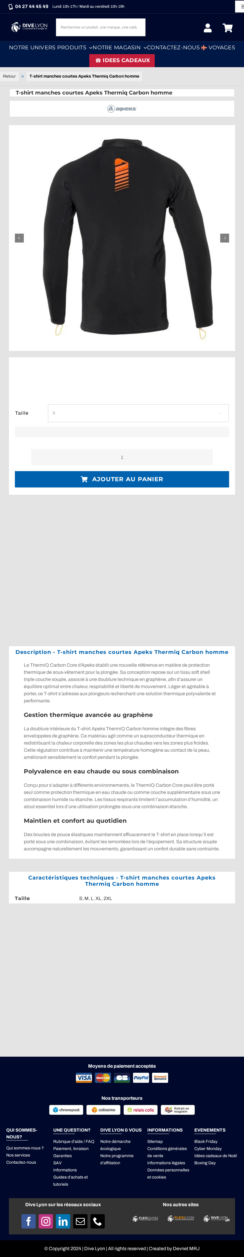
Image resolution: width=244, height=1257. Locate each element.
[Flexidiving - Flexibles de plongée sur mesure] (145, 1218)
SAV (57, 1163)
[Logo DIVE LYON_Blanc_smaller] (30, 22)
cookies (159, 1177)
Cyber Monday (208, 1148)
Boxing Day (205, 1163)
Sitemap (155, 1141)
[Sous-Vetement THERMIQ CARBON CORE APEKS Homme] (122, 238)
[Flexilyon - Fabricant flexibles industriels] (181, 1218)
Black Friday (206, 1141)
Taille (22, 413)
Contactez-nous (21, 1162)
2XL (108, 898)
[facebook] (28, 1221)
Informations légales (166, 1163)
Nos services (18, 1155)
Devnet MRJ (186, 1248)
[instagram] (46, 1221)
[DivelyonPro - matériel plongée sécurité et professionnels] (216, 1217)
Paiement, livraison (71, 1148)
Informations (65, 1170)
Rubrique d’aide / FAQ (73, 1141)
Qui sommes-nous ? (25, 1148)
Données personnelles (168, 1170)
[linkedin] (63, 1221)
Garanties (62, 1156)
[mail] (80, 1221)
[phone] (97, 1221)
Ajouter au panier (127, 479)
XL (98, 898)
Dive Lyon (94, 1248)
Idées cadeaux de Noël (215, 1156)
